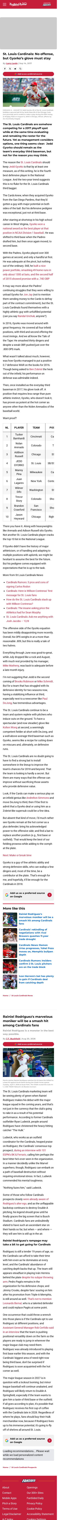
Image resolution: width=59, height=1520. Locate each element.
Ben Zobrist (35, 369)
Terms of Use (9, 1508)
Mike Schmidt (45, 681)
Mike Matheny (11, 665)
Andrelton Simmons (37, 797)
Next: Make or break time (17, 855)
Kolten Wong (10, 727)
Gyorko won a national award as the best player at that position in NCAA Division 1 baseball (26, 228)
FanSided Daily (35, 1498)
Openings (32, 1487)
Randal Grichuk (26, 316)
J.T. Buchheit (13, 1038)
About (5, 1487)
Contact (6, 1492)
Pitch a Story (9, 1503)
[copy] (20, 69)
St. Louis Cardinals (31, 162)
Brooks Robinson (24, 681)
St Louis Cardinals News (22, 995)
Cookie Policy (34, 1508)
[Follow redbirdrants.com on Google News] (49, 895)
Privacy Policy (34, 1503)
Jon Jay (28, 294)
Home (5, 995)
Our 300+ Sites (35, 1492)
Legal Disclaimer (11, 1514)
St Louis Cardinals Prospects (24, 1467)
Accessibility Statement (40, 1514)
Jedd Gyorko (16, 166)
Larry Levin (12, 63)
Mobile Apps (9, 1498)
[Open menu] (4, 4)
